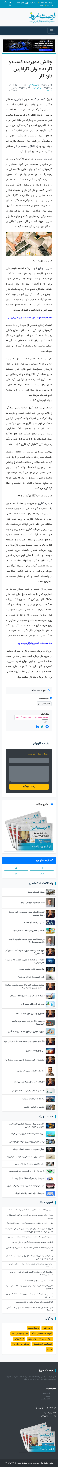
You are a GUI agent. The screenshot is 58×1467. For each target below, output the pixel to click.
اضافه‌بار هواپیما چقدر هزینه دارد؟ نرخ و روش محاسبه (32, 1242)
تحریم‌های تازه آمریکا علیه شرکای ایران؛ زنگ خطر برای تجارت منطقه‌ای (29, 1287)
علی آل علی (37, 87)
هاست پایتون (19, 1338)
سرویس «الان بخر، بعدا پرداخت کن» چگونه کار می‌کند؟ (31, 1210)
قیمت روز (46, 1393)
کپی (45, 721)
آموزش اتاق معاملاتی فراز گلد (41, 1333)
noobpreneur (36, 690)
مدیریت (49, 90)
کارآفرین (18, 99)
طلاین (49, 1349)
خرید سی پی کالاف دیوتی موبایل (40, 1338)
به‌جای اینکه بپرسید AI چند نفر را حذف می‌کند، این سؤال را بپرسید (30, 1217)
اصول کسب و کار (44, 703)
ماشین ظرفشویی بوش (19, 1333)
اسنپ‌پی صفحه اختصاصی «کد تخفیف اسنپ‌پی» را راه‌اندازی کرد (29, 1249)
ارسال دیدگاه (29, 787)
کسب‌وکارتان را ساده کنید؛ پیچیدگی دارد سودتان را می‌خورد (30, 1237)
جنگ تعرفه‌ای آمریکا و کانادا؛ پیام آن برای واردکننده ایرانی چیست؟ (30, 1265)
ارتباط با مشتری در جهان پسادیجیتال (39, 1280)
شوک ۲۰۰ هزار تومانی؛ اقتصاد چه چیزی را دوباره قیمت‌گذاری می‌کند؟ (29, 1309)
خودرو (41, 874)
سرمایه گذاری (45, 503)
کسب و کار (40, 99)
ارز (42, 868)
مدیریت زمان (45, 268)
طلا (16, 868)
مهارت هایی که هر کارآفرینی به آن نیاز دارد (24, 317)
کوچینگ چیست (33, 1328)
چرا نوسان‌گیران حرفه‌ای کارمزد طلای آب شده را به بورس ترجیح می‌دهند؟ (31, 1274)
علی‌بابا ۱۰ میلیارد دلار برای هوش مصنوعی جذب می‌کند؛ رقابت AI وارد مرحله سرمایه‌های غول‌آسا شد (29, 1230)
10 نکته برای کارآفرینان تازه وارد (29, 643)
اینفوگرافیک (45, 1399)
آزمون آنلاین (47, 1328)
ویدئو (48, 1396)
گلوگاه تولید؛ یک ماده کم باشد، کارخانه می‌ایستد (34, 1302)
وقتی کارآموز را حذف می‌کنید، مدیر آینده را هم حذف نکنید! (30, 1223)
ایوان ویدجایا (34, 84)
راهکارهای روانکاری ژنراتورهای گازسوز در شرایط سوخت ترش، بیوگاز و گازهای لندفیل (29, 1257)
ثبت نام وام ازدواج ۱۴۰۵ (20, 1344)
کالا (16, 874)
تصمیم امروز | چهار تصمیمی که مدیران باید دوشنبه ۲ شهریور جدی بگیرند (29, 1295)
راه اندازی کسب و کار (26, 146)
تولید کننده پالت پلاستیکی (42, 1344)
